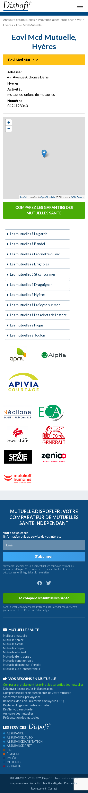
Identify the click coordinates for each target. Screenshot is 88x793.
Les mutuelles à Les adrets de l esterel (39, 315)
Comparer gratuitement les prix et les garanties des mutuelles (43, 684)
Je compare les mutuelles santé (44, 598)
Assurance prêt (19, 745)
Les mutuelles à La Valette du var (35, 254)
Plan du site (70, 783)
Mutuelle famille (13, 644)
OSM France (77, 197)
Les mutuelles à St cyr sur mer (32, 274)
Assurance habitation (25, 741)
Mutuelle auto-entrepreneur (22, 669)
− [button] (8, 128)
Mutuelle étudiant (14, 652)
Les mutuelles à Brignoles (29, 264)
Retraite (14, 766)
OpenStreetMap (48, 197)
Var (79, 20)
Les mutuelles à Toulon (27, 335)
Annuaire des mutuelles (19, 20)
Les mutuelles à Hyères (27, 294)
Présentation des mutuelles (21, 717)
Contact (52, 788)
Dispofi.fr (47, 778)
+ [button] (8, 122)
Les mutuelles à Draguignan (31, 284)
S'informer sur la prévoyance (22, 697)
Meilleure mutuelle (15, 635)
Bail (10, 750)
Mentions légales (52, 783)
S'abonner (44, 556)
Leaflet (23, 197)
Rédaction (35, 783)
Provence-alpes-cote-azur (56, 20)
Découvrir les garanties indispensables (28, 688)
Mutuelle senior (13, 640)
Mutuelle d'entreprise (17, 656)
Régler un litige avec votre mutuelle (26, 705)
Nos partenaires (19, 783)
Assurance (15, 733)
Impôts (12, 758)
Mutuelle (14, 762)
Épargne (13, 754)
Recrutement (38, 788)
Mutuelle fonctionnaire (18, 660)
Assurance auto (20, 737)
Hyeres (8, 25)
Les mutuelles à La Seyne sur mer (35, 305)
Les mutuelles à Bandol (27, 244)
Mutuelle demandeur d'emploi (22, 664)
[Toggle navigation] (80, 6)
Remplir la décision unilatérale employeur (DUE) (33, 701)
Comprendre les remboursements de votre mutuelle (37, 692)
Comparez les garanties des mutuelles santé (44, 210)
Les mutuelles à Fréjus (27, 325)
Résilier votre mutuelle (18, 709)
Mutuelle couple (13, 648)
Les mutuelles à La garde (28, 234)
